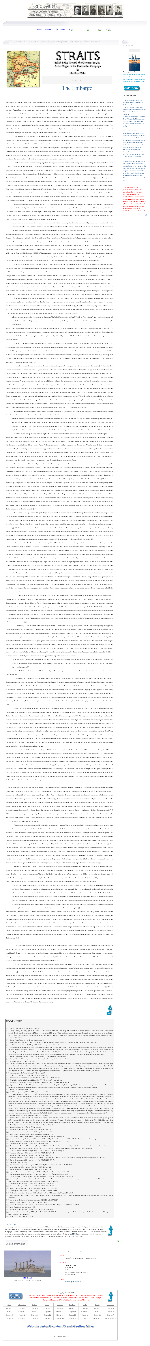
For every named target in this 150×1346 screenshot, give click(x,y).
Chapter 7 (85, 1308)
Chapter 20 (22, 1315)
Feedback (72, 1305)
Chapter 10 (9, 1311)
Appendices (72, 1318)
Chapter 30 (34, 1318)
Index (85, 1318)
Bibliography (59, 1318)
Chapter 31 (47, 1318)
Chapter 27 (110, 1315)
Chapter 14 (59, 1311)
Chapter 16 (84, 1311)
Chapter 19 (9, 1315)
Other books (97, 1318)
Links (85, 1305)
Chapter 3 (35, 1308)
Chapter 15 (72, 1311)
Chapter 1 (9, 1308)
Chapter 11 (22, 1311)
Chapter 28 (9, 1318)
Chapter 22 (47, 1315)
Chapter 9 (111, 1308)
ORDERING (137, 81)
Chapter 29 (22, 1318)
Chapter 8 (97, 1308)
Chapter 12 (34, 1311)
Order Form (110, 1305)
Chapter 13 (47, 1311)
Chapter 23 (59, 1315)
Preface (34, 1305)
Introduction (22, 1305)
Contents (60, 1305)
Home (9, 1305)
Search (47, 1305)
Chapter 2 (22, 1308)
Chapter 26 (97, 1315)
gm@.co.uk (73, 1281)
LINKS (74, 1234)
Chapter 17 (97, 1311)
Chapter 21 (34, 1315)
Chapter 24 (72, 1315)
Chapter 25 (84, 1315)
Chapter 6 (72, 1308)
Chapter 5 (60, 1308)
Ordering (97, 1305)
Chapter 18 (110, 1311)
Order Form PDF (110, 1318)
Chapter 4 (47, 1308)
